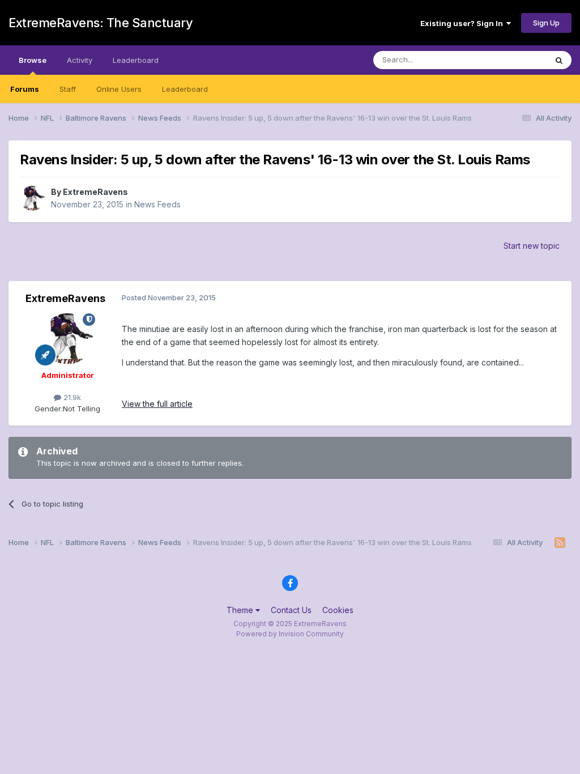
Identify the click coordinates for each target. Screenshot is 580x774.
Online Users (119, 88)
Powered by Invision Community (290, 634)
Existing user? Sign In (463, 23)
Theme (241, 610)
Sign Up (546, 22)
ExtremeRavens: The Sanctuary (100, 22)
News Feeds (157, 204)
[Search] (559, 60)
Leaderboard (185, 88)
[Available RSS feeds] (560, 543)
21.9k (71, 397)
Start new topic (532, 245)
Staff (67, 88)
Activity (79, 60)
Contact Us (291, 610)
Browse (32, 60)
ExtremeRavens (95, 192)
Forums (24, 88)
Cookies (337, 610)
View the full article (157, 404)
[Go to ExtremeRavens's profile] (32, 198)
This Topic (513, 60)
